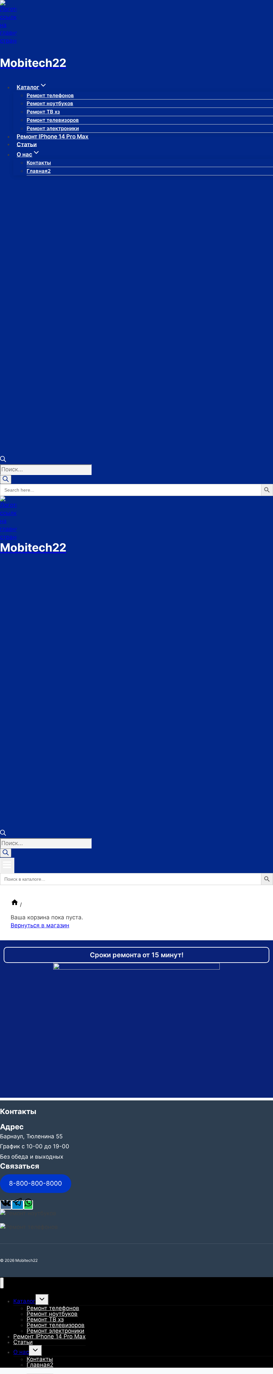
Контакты (39, 162)
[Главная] (15, 904)
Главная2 (39, 171)
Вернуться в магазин (40, 925)
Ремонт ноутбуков (50, 103)
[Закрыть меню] (2, 1282)
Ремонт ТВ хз (43, 112)
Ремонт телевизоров (53, 120)
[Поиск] (5, 479)
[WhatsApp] (28, 1205)
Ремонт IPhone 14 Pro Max (53, 136)
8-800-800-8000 (35, 1183)
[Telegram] (18, 1205)
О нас (21, 1352)
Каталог (24, 1301)
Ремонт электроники (53, 128)
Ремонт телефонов (50, 95)
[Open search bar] (3, 460)
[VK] (6, 1205)
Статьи (27, 144)
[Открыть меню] (7, 865)
